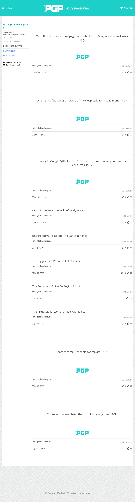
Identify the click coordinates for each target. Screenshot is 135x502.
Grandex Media (56, 493)
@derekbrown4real (13, 62)
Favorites (8, 55)
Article (129, 216)
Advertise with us (80, 493)
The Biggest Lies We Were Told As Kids (56, 261)
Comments (9, 50)
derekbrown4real (12, 65)
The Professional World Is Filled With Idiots (58, 311)
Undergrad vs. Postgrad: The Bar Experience (59, 235)
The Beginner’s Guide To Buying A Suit (56, 286)
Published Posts (12, 46)
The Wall (128, 66)
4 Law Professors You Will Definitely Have (57, 210)
